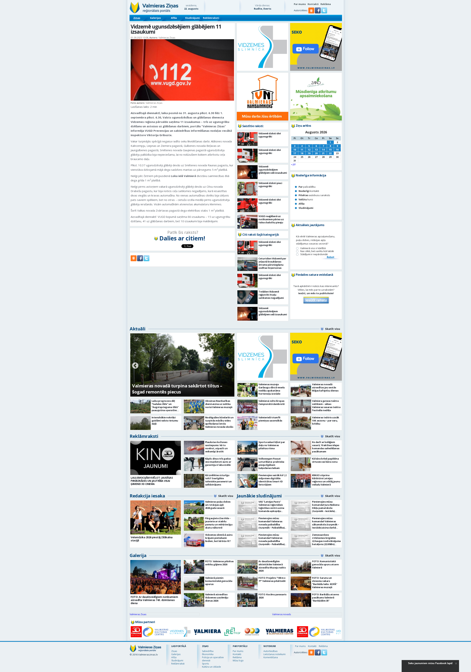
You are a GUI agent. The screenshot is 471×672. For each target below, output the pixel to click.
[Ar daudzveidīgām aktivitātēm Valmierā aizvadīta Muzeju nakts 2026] (247, 566)
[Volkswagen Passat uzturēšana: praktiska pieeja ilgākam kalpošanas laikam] (247, 464)
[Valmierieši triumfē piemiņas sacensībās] (247, 423)
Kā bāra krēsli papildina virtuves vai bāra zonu (325, 460)
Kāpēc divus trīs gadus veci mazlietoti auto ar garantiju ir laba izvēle (218, 462)
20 (316, 153)
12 (309, 149)
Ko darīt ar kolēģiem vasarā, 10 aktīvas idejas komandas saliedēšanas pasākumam (325, 446)
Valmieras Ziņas (138, 614)
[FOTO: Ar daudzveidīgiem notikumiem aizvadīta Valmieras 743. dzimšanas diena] (155, 577)
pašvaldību (307, 186)
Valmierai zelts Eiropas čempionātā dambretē (271, 402)
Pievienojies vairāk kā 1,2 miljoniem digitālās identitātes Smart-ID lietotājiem (272, 480)
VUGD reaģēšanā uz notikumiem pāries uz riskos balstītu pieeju (271, 219)
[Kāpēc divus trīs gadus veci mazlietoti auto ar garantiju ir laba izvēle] (194, 464)
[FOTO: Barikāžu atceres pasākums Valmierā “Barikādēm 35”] (301, 600)
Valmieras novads (281, 614)
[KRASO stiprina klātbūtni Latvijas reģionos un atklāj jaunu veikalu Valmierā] (301, 480)
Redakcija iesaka (147, 496)
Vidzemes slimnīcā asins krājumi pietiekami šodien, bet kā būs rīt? (219, 538)
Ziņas (136, 17)
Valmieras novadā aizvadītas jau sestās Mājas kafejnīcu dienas (325, 387)
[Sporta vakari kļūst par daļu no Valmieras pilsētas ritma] (247, 447)
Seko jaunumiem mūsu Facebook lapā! (430, 663)
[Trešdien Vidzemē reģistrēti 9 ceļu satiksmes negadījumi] (247, 297)
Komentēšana (270, 657)
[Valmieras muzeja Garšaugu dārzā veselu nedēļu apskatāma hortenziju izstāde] (247, 389)
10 (294, 149)
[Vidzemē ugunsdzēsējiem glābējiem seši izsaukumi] (247, 172)
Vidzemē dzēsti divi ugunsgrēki (269, 135)
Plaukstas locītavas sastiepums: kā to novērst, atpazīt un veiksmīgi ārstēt (216, 446)
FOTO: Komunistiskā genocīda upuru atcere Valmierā (325, 564)
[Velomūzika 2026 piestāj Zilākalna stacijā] (155, 517)
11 (302, 149)
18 (302, 153)
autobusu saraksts (314, 195)
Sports (205, 663)
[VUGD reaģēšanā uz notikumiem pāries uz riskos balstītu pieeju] (247, 221)
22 (330, 153)
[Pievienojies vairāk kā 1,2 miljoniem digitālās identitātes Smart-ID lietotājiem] (247, 480)
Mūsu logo (238, 660)
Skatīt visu (332, 329)
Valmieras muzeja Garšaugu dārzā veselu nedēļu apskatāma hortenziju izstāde (271, 389)
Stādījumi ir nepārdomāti (314, 254)
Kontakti (313, 4)
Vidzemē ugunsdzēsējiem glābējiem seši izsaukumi (272, 169)
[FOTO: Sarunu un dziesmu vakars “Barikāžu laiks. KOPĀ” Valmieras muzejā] (301, 583)
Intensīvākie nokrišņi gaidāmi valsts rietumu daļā (165, 420)
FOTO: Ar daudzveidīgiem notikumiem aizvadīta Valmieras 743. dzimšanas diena (154, 600)
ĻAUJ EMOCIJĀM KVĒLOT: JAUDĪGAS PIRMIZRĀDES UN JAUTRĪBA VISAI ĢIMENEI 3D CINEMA (152, 481)
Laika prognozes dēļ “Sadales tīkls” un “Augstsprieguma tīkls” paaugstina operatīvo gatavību (165, 407)
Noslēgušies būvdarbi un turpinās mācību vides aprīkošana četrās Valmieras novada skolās (219, 422)
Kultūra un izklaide (211, 666)
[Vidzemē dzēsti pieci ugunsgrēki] (247, 188)
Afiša (174, 17)
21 (323, 153)
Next (229, 366)
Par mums (300, 4)
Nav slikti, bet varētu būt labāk (317, 251)
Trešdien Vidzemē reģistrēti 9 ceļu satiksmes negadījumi (271, 294)
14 (323, 149)
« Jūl (293, 164)
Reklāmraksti (211, 17)
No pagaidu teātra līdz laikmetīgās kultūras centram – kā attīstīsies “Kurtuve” (178, 389)
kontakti (309, 191)
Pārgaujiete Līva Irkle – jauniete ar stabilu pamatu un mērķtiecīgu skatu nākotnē (219, 523)
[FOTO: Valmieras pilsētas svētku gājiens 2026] (194, 566)
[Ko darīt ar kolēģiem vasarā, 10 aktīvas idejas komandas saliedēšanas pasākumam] (301, 447)
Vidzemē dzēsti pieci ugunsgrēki (270, 184)
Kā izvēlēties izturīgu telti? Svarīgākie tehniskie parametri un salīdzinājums (218, 480)
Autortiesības (270, 651)
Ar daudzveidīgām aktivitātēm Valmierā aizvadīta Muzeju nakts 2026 (272, 566)
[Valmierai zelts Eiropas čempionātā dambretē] (247, 406)
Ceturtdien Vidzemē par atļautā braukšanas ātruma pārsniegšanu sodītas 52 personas (272, 263)
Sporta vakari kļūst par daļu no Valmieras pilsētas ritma (271, 445)
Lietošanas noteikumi (274, 654)
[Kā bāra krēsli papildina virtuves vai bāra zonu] (301, 464)
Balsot (330, 257)
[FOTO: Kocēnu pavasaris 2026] (247, 600)
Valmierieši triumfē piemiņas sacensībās (270, 419)
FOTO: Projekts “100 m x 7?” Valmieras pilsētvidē (272, 579)
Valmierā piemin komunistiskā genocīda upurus (218, 581)
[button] (318, 12)
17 (294, 153)
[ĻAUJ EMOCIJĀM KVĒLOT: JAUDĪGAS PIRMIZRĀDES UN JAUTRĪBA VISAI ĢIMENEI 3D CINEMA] (155, 458)
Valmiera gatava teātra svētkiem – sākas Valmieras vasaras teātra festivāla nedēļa (326, 405)
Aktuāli (138, 329)
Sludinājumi (192, 17)
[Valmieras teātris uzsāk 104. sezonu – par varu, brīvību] (301, 423)
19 (309, 153)
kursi (306, 199)
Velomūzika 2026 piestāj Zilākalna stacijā (152, 539)
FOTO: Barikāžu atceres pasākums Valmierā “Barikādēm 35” (325, 597)
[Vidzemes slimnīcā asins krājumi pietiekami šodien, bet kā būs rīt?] (194, 540)
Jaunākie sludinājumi (259, 496)
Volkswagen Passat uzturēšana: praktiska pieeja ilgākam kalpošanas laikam (271, 463)
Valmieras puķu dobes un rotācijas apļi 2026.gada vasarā (218, 505)
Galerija (138, 555)
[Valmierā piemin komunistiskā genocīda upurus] (194, 583)
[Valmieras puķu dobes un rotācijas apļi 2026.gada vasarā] (194, 507)
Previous (135, 366)
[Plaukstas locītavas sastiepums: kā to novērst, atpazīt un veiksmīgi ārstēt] (194, 447)
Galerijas (155, 17)
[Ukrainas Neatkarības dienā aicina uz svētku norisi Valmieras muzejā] (194, 406)
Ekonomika (207, 654)
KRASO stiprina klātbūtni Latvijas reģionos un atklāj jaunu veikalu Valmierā (326, 480)
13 (316, 149)
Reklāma (326, 4)
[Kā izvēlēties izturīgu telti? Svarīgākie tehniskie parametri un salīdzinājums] (194, 480)
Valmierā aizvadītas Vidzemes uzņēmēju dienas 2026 (216, 597)
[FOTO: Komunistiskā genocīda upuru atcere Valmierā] (301, 566)
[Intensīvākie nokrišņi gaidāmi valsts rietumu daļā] (140, 423)
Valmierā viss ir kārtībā (313, 248)
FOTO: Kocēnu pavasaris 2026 (272, 596)
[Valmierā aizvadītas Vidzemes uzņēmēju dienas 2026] (194, 600)
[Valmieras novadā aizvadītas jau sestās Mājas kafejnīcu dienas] (301, 389)
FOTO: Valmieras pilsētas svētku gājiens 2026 (219, 563)
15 (330, 149)
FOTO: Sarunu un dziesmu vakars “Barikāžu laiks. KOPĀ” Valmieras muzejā (324, 582)
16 (337, 149)
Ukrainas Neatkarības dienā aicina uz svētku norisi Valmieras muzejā (218, 404)
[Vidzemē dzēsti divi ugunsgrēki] (247, 139)
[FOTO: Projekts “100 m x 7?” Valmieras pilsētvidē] (247, 583)
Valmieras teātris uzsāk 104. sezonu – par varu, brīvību (325, 420)
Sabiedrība (207, 651)
